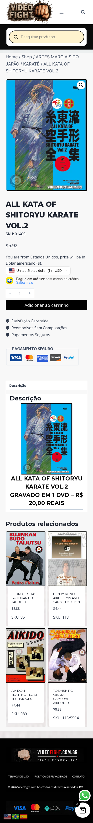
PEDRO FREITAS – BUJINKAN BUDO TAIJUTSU (25, 598)
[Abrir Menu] (61, 12)
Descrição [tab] (17, 385)
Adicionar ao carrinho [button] (25, 621)
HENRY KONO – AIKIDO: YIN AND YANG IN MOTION (66, 598)
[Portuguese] (16, 816)
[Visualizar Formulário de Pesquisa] (83, 12)
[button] (81, 85)
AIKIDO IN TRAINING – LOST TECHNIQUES (24, 695)
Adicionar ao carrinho (47, 305)
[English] (8, 816)
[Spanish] (24, 816)
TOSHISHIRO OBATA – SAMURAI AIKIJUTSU (63, 697)
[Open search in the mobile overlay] (46, 37)
